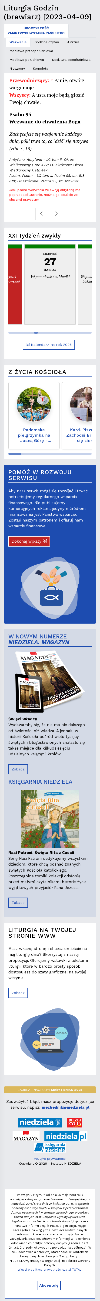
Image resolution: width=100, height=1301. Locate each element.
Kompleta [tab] (40, 68)
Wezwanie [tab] (18, 42)
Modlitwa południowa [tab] (27, 59)
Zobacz (18, 769)
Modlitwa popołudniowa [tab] (71, 59)
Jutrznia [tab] (73, 42)
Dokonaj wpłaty (27, 541)
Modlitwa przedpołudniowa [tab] (31, 51)
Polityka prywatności (50, 1158)
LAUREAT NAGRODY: (50, 1090)
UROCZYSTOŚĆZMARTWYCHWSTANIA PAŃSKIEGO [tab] (36, 30)
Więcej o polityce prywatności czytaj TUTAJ (49, 1269)
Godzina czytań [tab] (46, 42)
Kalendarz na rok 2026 (51, 344)
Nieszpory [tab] (17, 68)
